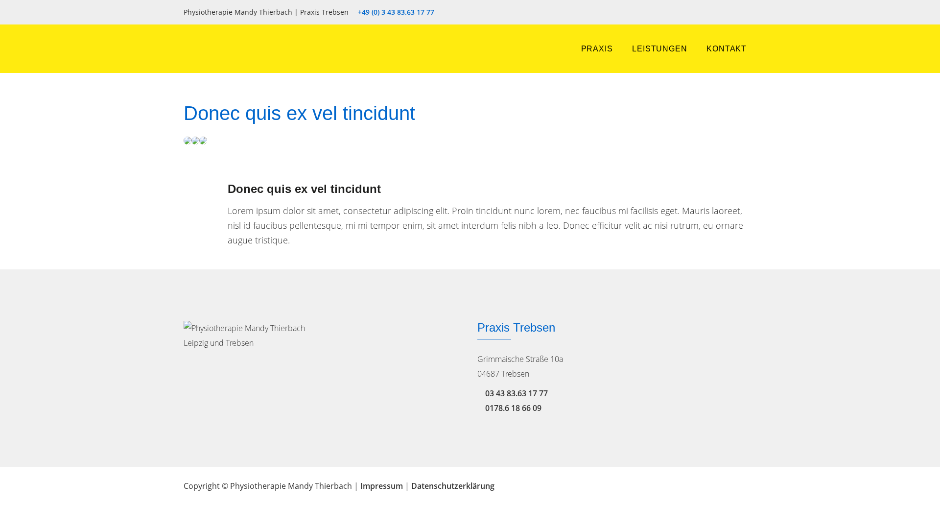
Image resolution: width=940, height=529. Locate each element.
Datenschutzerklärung (452, 486)
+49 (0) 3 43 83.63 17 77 (396, 12)
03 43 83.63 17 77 (516, 393)
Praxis (597, 49)
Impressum (381, 486)
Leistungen (659, 49)
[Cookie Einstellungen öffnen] (21, 516)
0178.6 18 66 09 (513, 408)
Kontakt (726, 49)
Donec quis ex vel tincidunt (304, 188)
